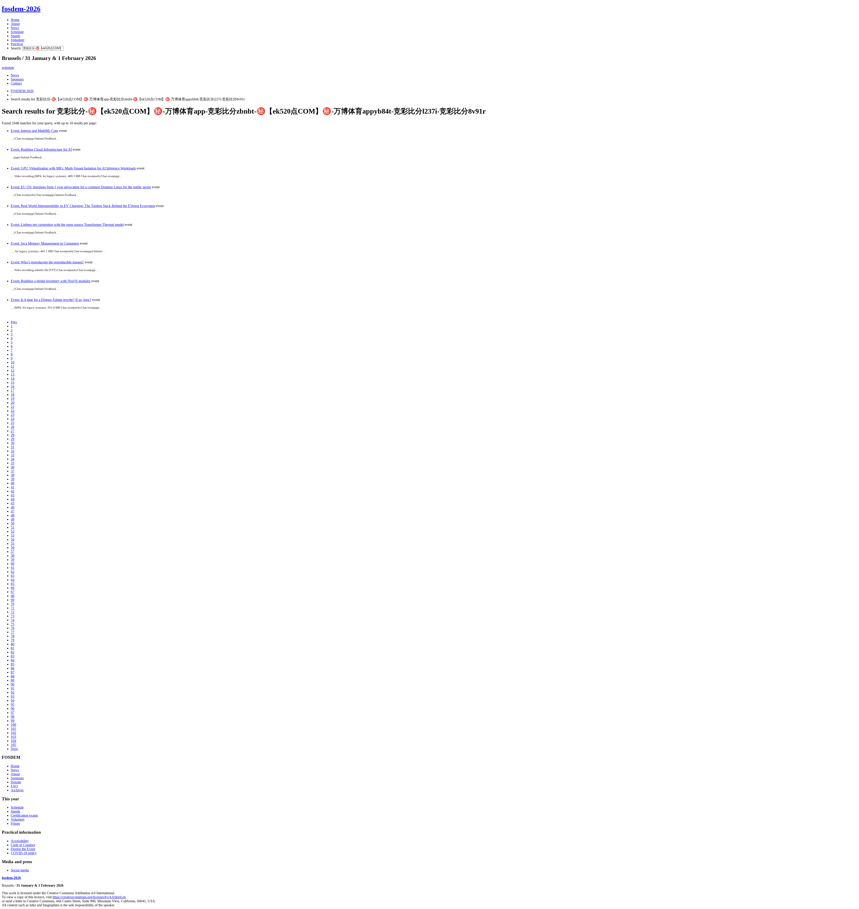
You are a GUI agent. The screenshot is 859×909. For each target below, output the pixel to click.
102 (13, 733)
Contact (16, 83)
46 (12, 507)
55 (12, 543)
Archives (17, 790)
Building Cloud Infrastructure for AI (41, 149)
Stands (15, 36)
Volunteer (17, 40)
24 (12, 419)
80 (12, 644)
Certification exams (24, 815)
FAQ (14, 786)
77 (12, 632)
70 (12, 604)
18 (12, 394)
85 (12, 664)
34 (12, 459)
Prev (14, 322)
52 (12, 531)
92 (12, 692)
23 (12, 415)
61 (12, 568)
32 (12, 451)
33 (12, 455)
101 (13, 729)
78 (12, 636)
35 (12, 463)
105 (13, 745)
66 (12, 588)
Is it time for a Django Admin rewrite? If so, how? (51, 300)
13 (12, 374)
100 (13, 725)
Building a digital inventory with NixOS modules (50, 281)
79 (12, 640)
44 (12, 499)
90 (12, 684)
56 (12, 547)
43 (12, 495)
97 (12, 712)
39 (12, 479)
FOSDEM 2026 (22, 91)
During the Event (23, 849)
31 (12, 447)
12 (12, 370)
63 (12, 576)
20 (12, 403)
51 (12, 527)
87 (12, 672)
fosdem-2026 (21, 9)
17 (12, 390)
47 (12, 511)
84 (12, 660)
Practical (17, 44)
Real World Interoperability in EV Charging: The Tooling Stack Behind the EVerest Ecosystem (83, 206)
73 (12, 616)
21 (12, 407)
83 (12, 656)
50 (12, 523)
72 (12, 612)
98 (12, 716)
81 (12, 648)
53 (12, 535)
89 (12, 680)
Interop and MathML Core (34, 131)
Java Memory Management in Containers (45, 243)
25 (12, 423)
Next (14, 749)
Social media (20, 870)
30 (12, 443)
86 (12, 668)
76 (12, 628)
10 (12, 362)
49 (12, 519)
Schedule (17, 32)
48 (12, 515)
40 (12, 483)
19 (12, 398)
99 (12, 721)
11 (12, 366)
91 (12, 688)
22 (12, 411)
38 (12, 475)
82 (12, 652)
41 (12, 487)
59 (12, 560)
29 (12, 439)
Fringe (15, 823)
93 (12, 696)
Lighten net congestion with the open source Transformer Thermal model (67, 225)
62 (12, 572)
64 (12, 580)
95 (12, 704)
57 (12, 551)
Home (15, 20)
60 (12, 564)
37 (12, 471)
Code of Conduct (23, 845)
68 (12, 596)
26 (12, 427)
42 (12, 491)
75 (12, 624)
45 (12, 503)
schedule (8, 68)
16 (12, 386)
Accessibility (20, 841)
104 (13, 741)
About (15, 24)
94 (12, 700)
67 (12, 592)
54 (12, 539)
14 (12, 378)
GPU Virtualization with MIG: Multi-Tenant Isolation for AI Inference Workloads (73, 168)
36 (12, 467)
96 (12, 708)
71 (12, 608)
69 (12, 600)
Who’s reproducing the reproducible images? (47, 262)
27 (12, 431)
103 (13, 737)
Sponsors (17, 79)
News (15, 28)
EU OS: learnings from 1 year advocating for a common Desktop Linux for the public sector (81, 187)
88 (12, 676)
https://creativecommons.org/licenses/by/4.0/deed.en (89, 897)
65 (12, 584)
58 (12, 555)
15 (12, 382)
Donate (16, 782)
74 (12, 620)
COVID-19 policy (24, 853)
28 (12, 435)
